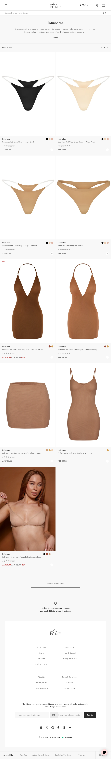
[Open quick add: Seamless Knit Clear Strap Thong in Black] (47, 139)
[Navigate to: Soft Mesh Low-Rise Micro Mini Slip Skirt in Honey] (28, 405)
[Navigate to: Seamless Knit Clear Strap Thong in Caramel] (28, 197)
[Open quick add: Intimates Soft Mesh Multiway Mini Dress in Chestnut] (50, 346)
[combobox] (54, 715)
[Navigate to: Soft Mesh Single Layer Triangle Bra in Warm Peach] (28, 509)
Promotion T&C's (41, 688)
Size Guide (69, 647)
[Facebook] (41, 727)
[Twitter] (47, 727)
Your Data (23, 755)
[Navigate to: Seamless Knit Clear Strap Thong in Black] (28, 94)
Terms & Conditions (69, 677)
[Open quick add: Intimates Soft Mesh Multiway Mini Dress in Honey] (105, 346)
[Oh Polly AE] (55, 5)
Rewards (41, 658)
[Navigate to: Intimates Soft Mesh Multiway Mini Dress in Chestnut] (28, 301)
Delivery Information (69, 658)
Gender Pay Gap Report (63, 755)
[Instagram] (52, 727)
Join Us (90, 715)
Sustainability (69, 688)
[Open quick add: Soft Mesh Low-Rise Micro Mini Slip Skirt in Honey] (47, 450)
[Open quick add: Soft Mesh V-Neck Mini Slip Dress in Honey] (108, 450)
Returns (41, 653)
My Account (41, 647)
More (55, 37)
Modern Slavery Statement (41, 755)
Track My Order (41, 664)
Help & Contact (70, 653)
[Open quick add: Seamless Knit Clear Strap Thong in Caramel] (47, 243)
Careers (69, 682)
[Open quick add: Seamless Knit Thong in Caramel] (102, 243)
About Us (41, 677)
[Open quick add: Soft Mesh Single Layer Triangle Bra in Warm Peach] (44, 554)
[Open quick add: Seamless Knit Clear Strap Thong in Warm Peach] (102, 139)
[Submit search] (104, 13)
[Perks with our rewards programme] (55, 607)
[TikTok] (58, 727)
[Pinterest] (64, 727)
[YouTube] (70, 727)
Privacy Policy (41, 682)
